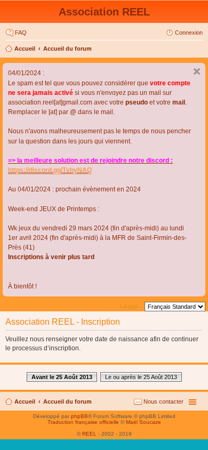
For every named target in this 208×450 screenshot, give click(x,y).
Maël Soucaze (143, 422)
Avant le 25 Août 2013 (61, 377)
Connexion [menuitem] (189, 32)
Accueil (24, 48)
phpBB (79, 416)
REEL (89, 434)
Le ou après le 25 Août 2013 (141, 377)
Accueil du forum (67, 48)
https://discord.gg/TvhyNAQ (50, 170)
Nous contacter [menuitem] (163, 401)
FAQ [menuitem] (21, 32)
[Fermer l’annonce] (197, 71)
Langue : (130, 306)
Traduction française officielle (83, 422)
